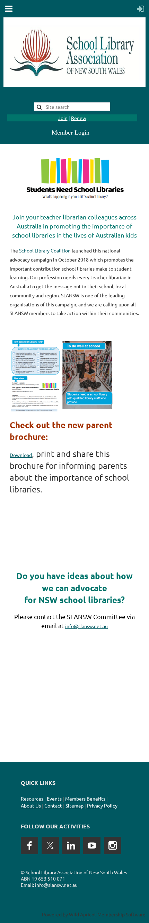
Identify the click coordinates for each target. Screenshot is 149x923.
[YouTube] (91, 845)
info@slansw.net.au (86, 626)
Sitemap (74, 805)
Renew (78, 118)
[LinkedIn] (71, 845)
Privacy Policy (102, 805)
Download (21, 455)
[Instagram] (112, 845)
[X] (50, 845)
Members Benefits (85, 798)
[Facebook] (29, 845)
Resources (32, 798)
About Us (31, 805)
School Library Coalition (45, 250)
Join (63, 118)
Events (54, 798)
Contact (53, 805)
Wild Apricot (82, 914)
